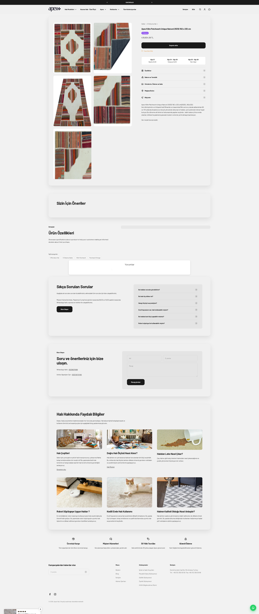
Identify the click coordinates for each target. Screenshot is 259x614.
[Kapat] (253, 580)
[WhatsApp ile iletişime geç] (253, 608)
